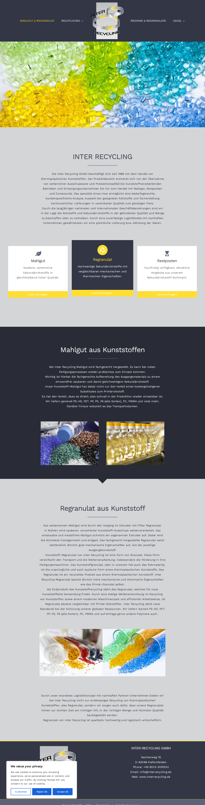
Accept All (62, 791)
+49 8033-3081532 (156, 767)
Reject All (42, 791)
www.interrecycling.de (154, 776)
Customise (21, 791)
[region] (41, 780)
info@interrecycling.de (156, 772)
